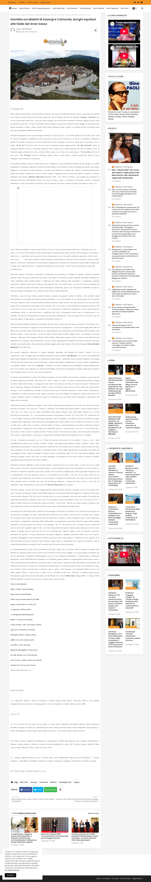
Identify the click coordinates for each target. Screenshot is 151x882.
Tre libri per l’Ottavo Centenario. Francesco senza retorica (132, 636)
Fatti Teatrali (98, 8)
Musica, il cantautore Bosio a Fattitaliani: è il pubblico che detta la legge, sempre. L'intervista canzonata (114, 515)
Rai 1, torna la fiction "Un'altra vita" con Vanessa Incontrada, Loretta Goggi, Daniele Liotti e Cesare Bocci (124, 193)
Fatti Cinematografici (41, 8)
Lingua (23, 15)
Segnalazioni (46, 2)
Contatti (22, 2)
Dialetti (53, 782)
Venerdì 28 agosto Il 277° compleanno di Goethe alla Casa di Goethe (125, 327)
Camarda (43, 782)
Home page (15, 15)
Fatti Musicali (85, 8)
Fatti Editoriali (59, 8)
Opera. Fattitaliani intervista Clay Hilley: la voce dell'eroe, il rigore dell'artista (131, 384)
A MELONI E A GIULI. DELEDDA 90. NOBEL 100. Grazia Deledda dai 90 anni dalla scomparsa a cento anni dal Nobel (125, 293)
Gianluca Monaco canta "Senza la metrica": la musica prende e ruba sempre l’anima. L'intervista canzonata (132, 474)
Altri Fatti (124, 8)
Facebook (27, 790)
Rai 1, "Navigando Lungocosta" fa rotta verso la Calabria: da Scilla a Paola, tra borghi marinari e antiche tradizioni (125, 210)
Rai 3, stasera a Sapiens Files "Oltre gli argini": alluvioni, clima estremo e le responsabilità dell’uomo (125, 310)
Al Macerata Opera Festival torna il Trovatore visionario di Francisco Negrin (132, 422)
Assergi (33, 782)
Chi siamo (12, 2)
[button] (142, 8)
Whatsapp (52, 790)
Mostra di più (93, 813)
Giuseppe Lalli (65, 782)
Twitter (39, 790)
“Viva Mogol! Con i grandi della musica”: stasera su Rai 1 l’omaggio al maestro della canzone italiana (125, 344)
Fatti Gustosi (72, 8)
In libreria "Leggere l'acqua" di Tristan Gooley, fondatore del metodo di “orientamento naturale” (132, 600)
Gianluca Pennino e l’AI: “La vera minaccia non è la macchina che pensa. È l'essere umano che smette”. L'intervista (115, 601)
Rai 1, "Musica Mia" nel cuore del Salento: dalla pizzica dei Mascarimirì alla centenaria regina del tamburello (125, 174)
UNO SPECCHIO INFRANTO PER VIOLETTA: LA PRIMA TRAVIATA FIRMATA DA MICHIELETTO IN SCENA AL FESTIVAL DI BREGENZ (115, 425)
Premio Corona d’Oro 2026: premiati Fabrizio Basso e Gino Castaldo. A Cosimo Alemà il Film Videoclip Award (85, 837)
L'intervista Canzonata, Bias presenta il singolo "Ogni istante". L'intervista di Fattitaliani (132, 513)
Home (14, 8)
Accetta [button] (10, 875)
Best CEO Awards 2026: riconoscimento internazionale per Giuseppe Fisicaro (54, 836)
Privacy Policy (32, 2)
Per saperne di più (12, 870)
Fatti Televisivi (112, 8)
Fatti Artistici (24, 8)
